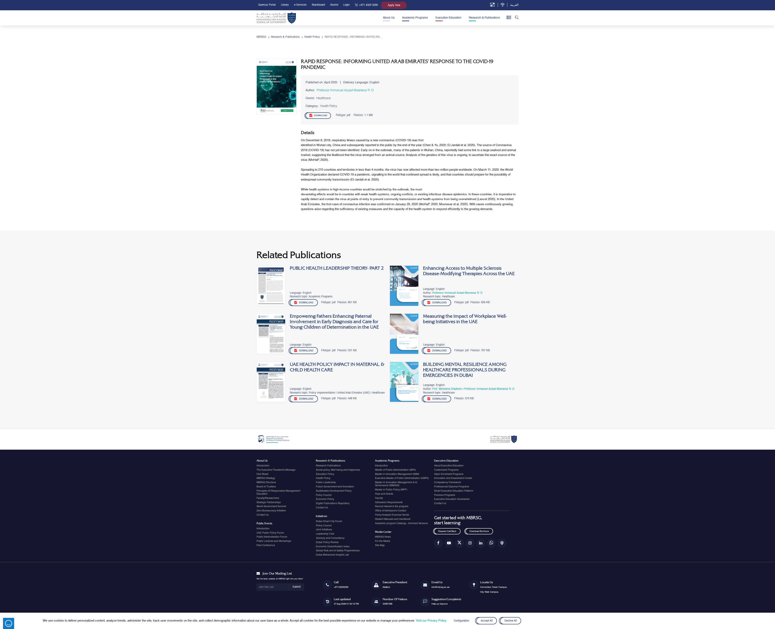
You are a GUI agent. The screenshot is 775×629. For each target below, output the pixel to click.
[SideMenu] (509, 17)
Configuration (461, 621)
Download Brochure (479, 531)
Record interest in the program (391, 506)
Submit (296, 587)
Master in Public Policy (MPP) (391, 490)
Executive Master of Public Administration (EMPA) (402, 478)
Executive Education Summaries (452, 499)
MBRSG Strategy (266, 478)
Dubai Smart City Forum (329, 521)
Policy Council (324, 495)
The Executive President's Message (276, 470)
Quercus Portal (267, 5)
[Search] (516, 17)
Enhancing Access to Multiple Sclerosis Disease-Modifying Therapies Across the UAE (469, 270)
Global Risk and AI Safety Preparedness (338, 551)
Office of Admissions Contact (390, 511)
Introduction (263, 466)
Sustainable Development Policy (334, 491)
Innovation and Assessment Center (453, 478)
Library (285, 5)
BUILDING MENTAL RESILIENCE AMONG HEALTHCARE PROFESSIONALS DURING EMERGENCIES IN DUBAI (465, 370)
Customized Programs (446, 470)
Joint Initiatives (324, 530)
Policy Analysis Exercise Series (392, 515)
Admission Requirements (389, 502)
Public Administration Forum (272, 537)
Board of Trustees (266, 487)
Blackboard (318, 5)
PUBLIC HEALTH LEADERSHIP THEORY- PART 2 (337, 268)
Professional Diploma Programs (451, 487)
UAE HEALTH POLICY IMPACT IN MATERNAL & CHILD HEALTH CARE (337, 367)
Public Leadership (326, 482)
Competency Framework (447, 482)
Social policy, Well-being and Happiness (338, 470)
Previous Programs (444, 495)
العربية (514, 4)
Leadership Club (325, 534)
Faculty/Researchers (268, 498)
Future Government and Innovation (335, 487)
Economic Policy (325, 499)
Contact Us (263, 515)
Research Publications (328, 466)
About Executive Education (449, 466)
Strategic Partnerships (269, 502)
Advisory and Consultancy (330, 538)
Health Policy (323, 478)
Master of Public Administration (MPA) (395, 470)
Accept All (486, 621)
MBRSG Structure (266, 482)
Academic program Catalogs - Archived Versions (401, 523)
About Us (389, 17)
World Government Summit (271, 506)
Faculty (379, 498)
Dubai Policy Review (327, 542)
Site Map (380, 545)
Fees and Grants (384, 494)
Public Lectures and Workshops (274, 541)
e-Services (300, 5)
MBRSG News (383, 537)
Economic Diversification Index (333, 546)
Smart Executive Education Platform (453, 491)
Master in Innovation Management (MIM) (397, 474)
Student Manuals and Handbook (393, 519)
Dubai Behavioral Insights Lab (332, 555)
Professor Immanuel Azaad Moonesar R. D (345, 90)
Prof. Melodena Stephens (447, 389)
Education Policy (325, 474)
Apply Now (394, 5)
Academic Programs (415, 17)
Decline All (511, 621)
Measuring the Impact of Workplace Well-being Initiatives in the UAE (465, 318)
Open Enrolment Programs (448, 474)
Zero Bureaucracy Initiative (271, 511)
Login (346, 5)
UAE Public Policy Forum (270, 533)
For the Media (382, 541)
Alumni (334, 5)
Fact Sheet (262, 474)
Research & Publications (484, 17)
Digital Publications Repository (333, 503)
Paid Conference (266, 545)
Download (320, 115)
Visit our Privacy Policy (431, 620)
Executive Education (448, 17)
